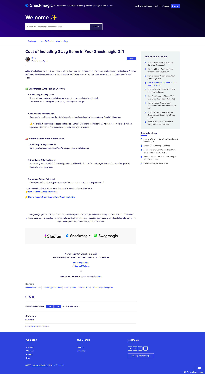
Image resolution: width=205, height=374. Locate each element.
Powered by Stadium (39, 365)
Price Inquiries (70, 287)
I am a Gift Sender (47, 41)
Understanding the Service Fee (156, 163)
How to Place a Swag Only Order (157, 145)
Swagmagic (81, 350)
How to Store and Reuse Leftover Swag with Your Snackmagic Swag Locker (161, 115)
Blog (28, 358)
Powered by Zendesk (195, 372)
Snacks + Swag (62, 41)
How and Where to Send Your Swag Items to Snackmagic (161, 90)
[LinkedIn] (33, 297)
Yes (50, 307)
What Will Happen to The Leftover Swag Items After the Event (160, 123)
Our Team (30, 350)
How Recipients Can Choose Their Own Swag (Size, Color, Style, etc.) (161, 97)
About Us (30, 347)
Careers (29, 354)
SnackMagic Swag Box (103, 287)
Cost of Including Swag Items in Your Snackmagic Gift (162, 83)
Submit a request (162, 6)
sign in (33, 326)
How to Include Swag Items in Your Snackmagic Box (161, 77)
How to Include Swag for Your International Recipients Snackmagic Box (162, 105)
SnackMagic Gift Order (52, 287)
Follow (132, 58)
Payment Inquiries (33, 287)
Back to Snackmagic (143, 6)
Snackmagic (32, 41)
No (58, 307)
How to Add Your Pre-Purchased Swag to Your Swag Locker (160, 70)
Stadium (80, 347)
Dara (34, 58)
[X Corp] (30, 297)
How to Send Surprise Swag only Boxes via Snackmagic (160, 63)
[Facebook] (26, 297)
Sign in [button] (175, 6)
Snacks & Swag (84, 287)
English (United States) (140, 355)
